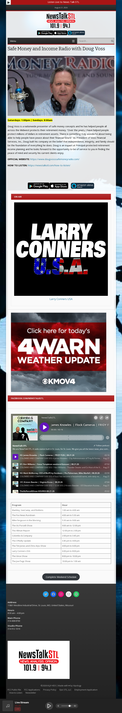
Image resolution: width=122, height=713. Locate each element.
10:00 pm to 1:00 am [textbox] (71, 561)
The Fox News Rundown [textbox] (23, 515)
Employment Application (86, 689)
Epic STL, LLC (65, 689)
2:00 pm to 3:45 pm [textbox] (71, 535)
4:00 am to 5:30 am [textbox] (71, 515)
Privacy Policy (49, 689)
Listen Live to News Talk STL (63, 1)
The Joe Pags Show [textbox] (21, 561)
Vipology (77, 685)
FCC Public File (14, 689)
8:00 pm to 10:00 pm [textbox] (71, 556)
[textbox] (36, 505)
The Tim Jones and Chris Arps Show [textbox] (29, 545)
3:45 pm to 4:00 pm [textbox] (71, 540)
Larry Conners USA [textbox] (21, 551)
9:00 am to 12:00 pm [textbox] (71, 525)
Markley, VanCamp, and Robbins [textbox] (27, 510)
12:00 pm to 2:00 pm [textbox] (71, 530)
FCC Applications (32, 689)
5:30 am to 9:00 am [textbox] (71, 520)
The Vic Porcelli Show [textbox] (22, 525)
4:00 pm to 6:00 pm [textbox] (71, 545)
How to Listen (15, 692)
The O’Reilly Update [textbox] (21, 540)
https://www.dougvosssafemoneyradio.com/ (54, 159)
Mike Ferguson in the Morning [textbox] (26, 520)
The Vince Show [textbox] (19, 556)
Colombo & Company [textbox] (22, 535)
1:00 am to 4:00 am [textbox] (71, 510)
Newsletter (31, 692)
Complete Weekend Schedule (61, 576)
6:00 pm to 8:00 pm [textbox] (71, 551)
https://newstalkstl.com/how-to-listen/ (49, 165)
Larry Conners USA (61, 299)
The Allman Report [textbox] (21, 530)
